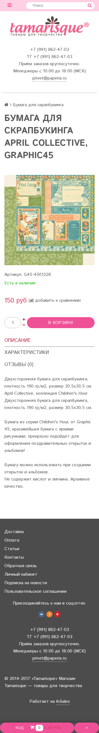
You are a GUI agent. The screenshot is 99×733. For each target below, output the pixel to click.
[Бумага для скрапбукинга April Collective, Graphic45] (49, 220)
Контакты (14, 557)
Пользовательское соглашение (35, 591)
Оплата (11, 540)
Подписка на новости (25, 583)
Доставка (14, 532)
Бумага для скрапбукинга (38, 105)
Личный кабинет (20, 574)
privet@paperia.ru (49, 78)
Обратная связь (20, 566)
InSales (63, 701)
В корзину (60, 323)
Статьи (11, 549)
